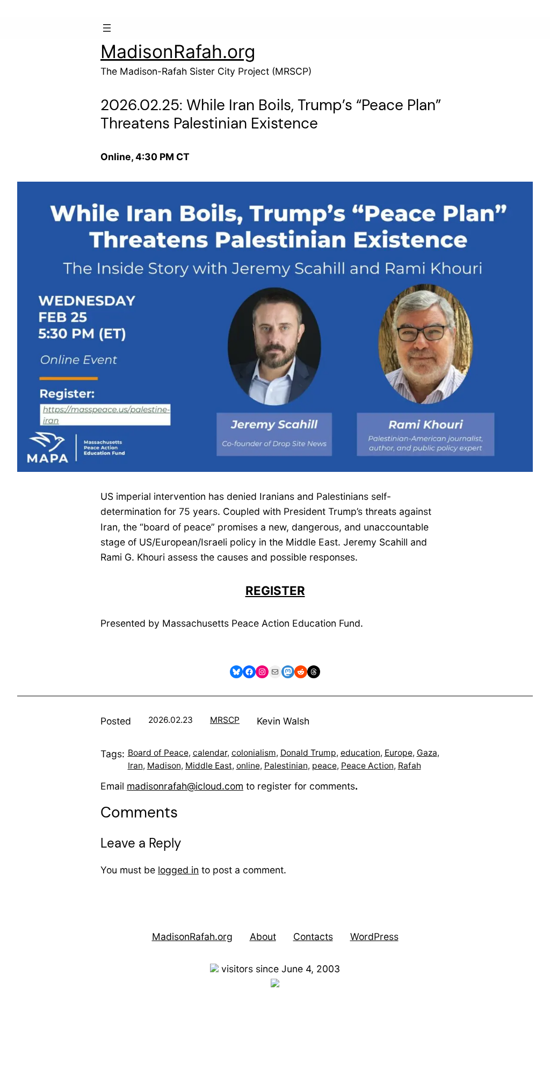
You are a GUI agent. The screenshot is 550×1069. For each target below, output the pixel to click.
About (263, 936)
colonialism (253, 753)
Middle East (208, 766)
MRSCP (225, 720)
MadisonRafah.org (178, 51)
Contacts (313, 936)
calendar (210, 753)
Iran (135, 766)
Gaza (427, 753)
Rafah (409, 766)
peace (324, 766)
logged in (178, 870)
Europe (398, 753)
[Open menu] (106, 27)
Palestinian (286, 766)
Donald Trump (308, 753)
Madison (164, 766)
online (248, 766)
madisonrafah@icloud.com (185, 786)
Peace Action (367, 766)
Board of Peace (158, 753)
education (360, 753)
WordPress (374, 936)
